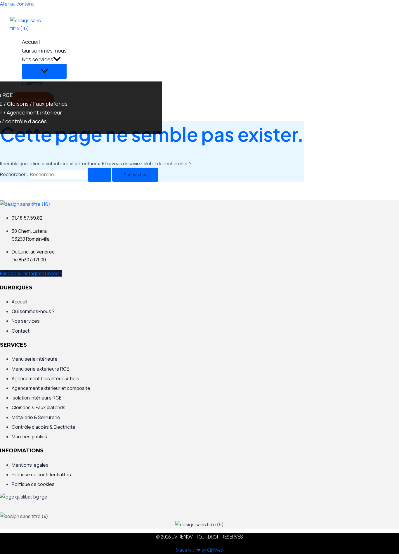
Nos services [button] (37, 59)
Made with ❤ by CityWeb (199, 550)
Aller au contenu (17, 4)
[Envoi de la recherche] (99, 175)
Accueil (31, 41)
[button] (57, 59)
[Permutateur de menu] (44, 71)
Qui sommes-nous (44, 50)
